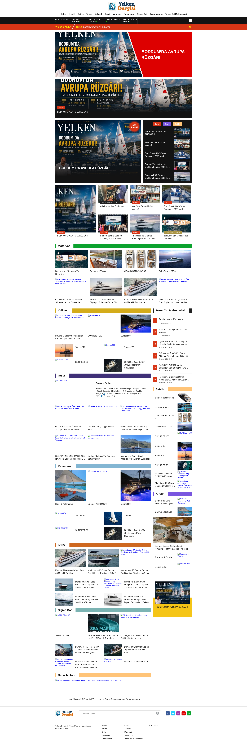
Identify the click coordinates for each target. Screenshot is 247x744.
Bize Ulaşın (153, 725)
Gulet (107, 14)
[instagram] (178, 713)
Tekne (89, 14)
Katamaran (129, 14)
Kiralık (72, 14)
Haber (63, 14)
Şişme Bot (142, 14)
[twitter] (173, 713)
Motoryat (117, 14)
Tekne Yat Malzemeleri (176, 14)
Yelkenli (98, 14)
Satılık (81, 14)
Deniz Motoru (156, 14)
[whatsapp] (189, 713)
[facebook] (168, 713)
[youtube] (184, 713)
